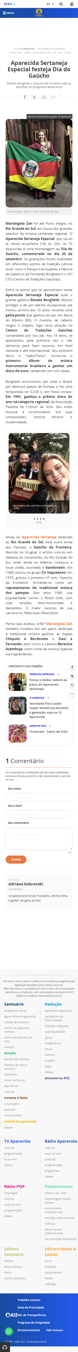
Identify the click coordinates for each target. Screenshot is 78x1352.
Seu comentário (18, 823)
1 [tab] (34, 518)
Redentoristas (59, 1186)
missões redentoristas (59, 1218)
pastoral (9, 1109)
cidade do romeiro (16, 1022)
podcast (50, 1159)
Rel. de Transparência (32, 1315)
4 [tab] (43, 518)
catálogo (50, 1284)
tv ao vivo (10, 1159)
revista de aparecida (20, 1121)
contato (9, 1047)
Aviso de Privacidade (31, 1307)
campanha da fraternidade (54, 1018)
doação (10, 1053)
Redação (53, 1004)
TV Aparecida (17, 1141)
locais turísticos (14, 1080)
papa (48, 1066)
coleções (50, 1267)
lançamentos (53, 1272)
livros (7, 1272)
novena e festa (16, 1098)
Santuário (14, 1004)
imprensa (10, 1074)
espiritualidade (55, 1032)
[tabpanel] (39, 473)
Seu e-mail (15, 806)
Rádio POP (14, 1186)
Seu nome (14, 788)
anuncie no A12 (57, 1078)
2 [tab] (37, 518)
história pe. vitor (56, 1193)
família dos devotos (17, 1059)
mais (16, 508)
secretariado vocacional (60, 1239)
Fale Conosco (54, 1330)
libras (48, 1049)
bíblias (8, 1261)
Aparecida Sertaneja (39, 537)
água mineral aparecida (20, 1016)
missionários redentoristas (54, 1210)
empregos (11, 1193)
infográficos (53, 1043)
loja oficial (11, 1086)
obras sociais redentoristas (54, 1231)
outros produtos (15, 1278)
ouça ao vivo (53, 1153)
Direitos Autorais (29, 1330)
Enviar (16, 859)
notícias (9, 1092)
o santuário (11, 1104)
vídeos (8, 1127)
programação (13, 1153)
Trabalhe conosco (29, 1300)
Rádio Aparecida (61, 1141)
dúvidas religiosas (57, 1026)
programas (52, 1171)
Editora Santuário (14, 1251)
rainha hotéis (13, 1115)
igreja (48, 1037)
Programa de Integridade (34, 1322)
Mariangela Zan (59, 623)
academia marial (15, 1011)
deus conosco (13, 1267)
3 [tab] (40, 518)
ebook (49, 1278)
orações (50, 1060)
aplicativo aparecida (58, 1011)
